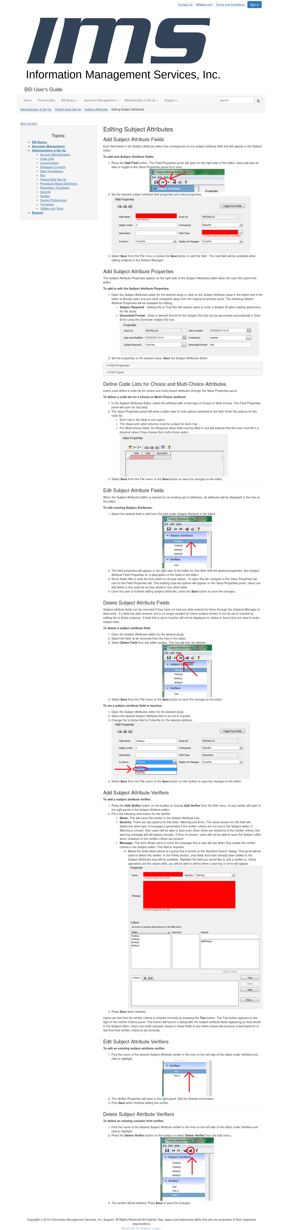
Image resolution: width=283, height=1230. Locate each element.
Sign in (254, 4)
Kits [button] (42, 175)
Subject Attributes (96, 109)
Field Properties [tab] (119, 365)
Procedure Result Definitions (58, 183)
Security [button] (45, 192)
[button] (69, 100)
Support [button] (37, 212)
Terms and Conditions (230, 4)
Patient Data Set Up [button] (53, 179)
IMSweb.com (204, 4)
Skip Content (28, 123)
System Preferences (53, 200)
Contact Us (185, 4)
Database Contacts (52, 167)
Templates (47, 204)
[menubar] (212, 3)
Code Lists (47, 159)
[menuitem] (186, 3)
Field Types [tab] (116, 372)
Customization (49, 163)
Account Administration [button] (55, 154)
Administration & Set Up (35, 109)
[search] (258, 100)
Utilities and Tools (51, 208)
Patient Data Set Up (68, 109)
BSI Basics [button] (39, 142)
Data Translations (51, 171)
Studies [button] (45, 196)
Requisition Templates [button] (54, 188)
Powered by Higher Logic (141, 1228)
